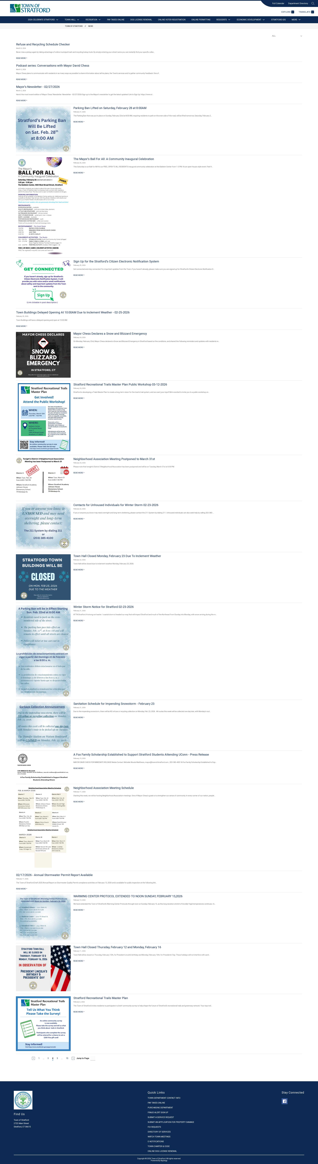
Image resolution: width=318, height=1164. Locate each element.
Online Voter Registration (171, 19)
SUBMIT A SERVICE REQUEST (161, 1117)
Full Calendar (278, 3)
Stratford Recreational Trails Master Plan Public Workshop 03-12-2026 (120, 384)
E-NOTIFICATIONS (156, 1141)
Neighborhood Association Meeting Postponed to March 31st (114, 459)
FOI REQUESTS (154, 1127)
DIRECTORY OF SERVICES (159, 1132)
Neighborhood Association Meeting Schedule (103, 788)
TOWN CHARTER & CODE (159, 1146)
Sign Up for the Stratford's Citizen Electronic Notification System (116, 261)
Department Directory (298, 3)
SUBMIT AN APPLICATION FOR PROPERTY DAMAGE (171, 1122)
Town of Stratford (74, 26)
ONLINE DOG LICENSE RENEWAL (162, 1151)
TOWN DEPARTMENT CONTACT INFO (164, 1098)
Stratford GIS (278, 19)
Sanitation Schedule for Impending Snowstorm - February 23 (113, 703)
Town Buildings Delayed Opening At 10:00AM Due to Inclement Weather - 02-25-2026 (72, 312)
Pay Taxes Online (115, 19)
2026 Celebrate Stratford (41, 19)
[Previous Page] (33, 1058)
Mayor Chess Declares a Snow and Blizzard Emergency (110, 333)
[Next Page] (73, 1058)
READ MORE (21, 58)
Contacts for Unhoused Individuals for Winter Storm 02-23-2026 (115, 505)
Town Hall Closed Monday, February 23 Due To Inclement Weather (117, 556)
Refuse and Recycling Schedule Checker (43, 44)
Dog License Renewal (141, 19)
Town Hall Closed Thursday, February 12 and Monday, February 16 (117, 947)
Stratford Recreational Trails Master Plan (100, 998)
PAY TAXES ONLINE (156, 1103)
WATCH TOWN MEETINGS (159, 1136)
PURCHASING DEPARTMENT (160, 1107)
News (90, 26)
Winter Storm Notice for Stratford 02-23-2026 (103, 607)
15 (67, 1058)
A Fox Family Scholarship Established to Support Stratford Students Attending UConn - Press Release (141, 754)
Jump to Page (82, 1058)
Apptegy (164, 1161)
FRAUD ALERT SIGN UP (158, 1112)
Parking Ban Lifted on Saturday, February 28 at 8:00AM (109, 108)
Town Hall (70, 19)
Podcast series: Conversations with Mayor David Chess (52, 65)
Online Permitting (200, 19)
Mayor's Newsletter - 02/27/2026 (38, 87)
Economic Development (249, 19)
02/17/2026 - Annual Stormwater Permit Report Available (54, 875)
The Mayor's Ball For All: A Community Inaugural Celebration (113, 159)
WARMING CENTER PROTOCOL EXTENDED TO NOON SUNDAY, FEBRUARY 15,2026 (127, 896)
